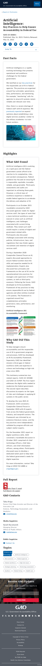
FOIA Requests (20, 651)
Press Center (20, 622)
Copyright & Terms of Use (20, 637)
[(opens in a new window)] (2, 615)
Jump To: (8, 49)
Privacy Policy (20, 639)
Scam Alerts (20, 654)
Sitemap (20, 645)
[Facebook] (5, 44)
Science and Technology (7, 553)
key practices (27, 83)
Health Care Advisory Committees (20, 660)
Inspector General (20, 628)
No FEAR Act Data (20, 657)
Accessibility (20, 642)
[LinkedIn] (16, 44)
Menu (37, 4)
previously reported (14, 111)
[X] (11, 44)
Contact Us (10, 543)
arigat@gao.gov (12, 469)
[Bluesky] (21, 44)
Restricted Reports (20, 630)
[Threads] (27, 44)
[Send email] (32, 44)
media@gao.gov (11, 532)
